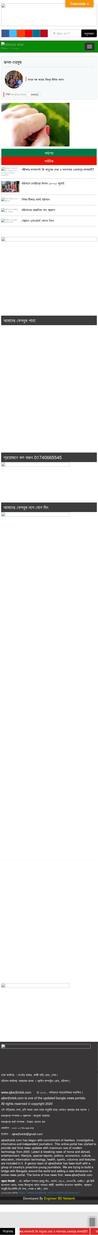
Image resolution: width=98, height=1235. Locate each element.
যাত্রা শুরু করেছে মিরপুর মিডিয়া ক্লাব (46, 79)
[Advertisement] (49, 395)
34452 (34, 94)
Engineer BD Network (59, 1198)
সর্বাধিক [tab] (49, 161)
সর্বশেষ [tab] (49, 153)
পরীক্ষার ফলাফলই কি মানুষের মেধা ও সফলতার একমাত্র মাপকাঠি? (58, 169)
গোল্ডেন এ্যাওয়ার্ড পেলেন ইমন (38, 220)
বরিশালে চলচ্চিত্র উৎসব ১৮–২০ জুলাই (43, 183)
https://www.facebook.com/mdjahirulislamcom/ (49, 1192)
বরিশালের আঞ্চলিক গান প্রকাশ (38, 210)
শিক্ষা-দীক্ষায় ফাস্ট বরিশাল (36, 199)
